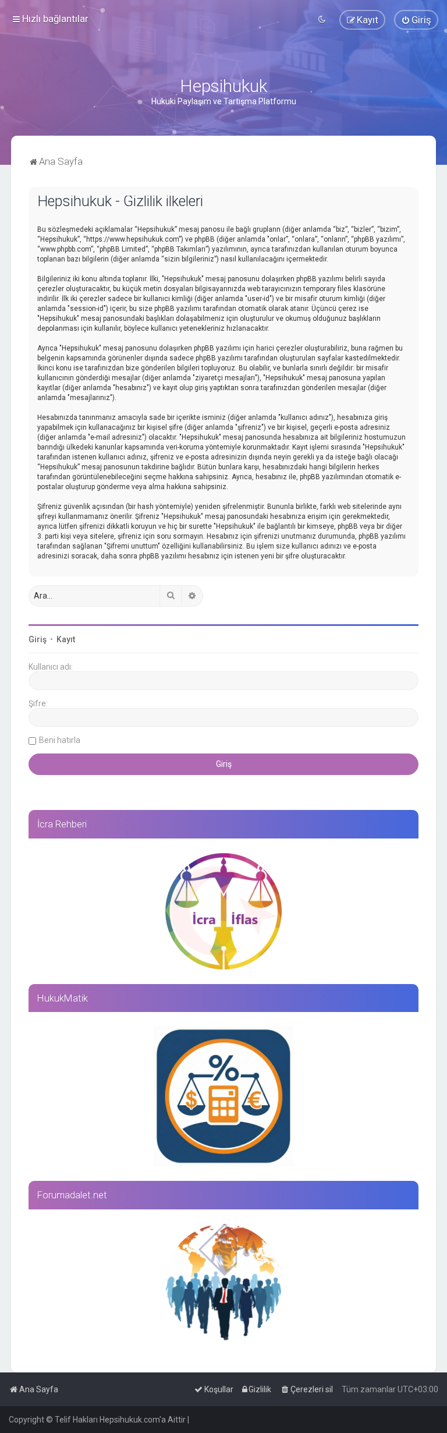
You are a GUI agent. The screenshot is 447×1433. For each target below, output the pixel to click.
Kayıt (65, 639)
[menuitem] (416, 20)
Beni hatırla (59, 740)
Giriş (38, 639)
